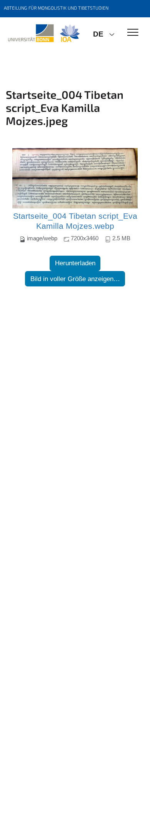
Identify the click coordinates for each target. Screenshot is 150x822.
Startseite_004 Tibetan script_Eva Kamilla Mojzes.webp (75, 221)
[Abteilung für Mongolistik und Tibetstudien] (44, 33)
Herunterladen (75, 263)
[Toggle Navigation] (132, 33)
